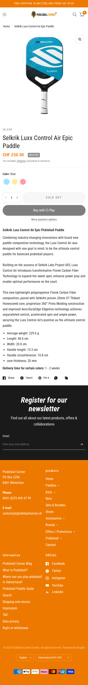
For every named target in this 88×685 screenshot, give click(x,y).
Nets (49, 499)
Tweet (29, 377)
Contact (51, 545)
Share (11, 377)
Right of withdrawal (15, 628)
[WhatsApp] (57, 378)
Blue (6, 182)
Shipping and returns (16, 602)
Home (6, 26)
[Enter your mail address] (81, 444)
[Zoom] (80, 39)
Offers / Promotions (59, 532)
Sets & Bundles (55, 505)
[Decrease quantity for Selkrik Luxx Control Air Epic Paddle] (6, 197)
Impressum (10, 608)
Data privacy (11, 621)
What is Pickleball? (15, 570)
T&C (5, 615)
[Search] (74, 14)
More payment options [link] (44, 219)
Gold (15, 182)
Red (23, 182)
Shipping (21, 160)
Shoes (50, 512)
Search (7, 595)
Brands (50, 525)
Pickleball (52, 538)
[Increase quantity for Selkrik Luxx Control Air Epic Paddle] (17, 197)
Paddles (51, 485)
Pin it (46, 377)
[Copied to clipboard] (67, 378)
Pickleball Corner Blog (17, 564)
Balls (49, 492)
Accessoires (53, 518)
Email (6, 436)
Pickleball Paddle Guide (18, 589)
